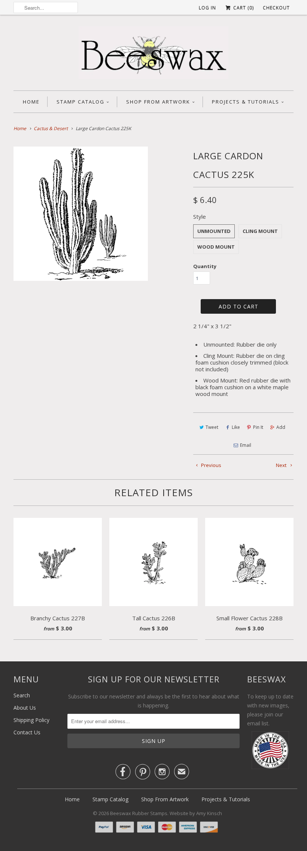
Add (280, 427)
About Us (24, 707)
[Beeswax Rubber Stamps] (153, 54)
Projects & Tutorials (245, 101)
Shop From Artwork (158, 101)
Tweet (212, 427)
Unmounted (214, 231)
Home (31, 101)
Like (236, 427)
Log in (207, 7)
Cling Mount (260, 231)
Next (282, 465)
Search (21, 695)
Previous (210, 465)
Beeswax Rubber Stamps (138, 813)
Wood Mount (216, 246)
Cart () (243, 7)
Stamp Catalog (80, 101)
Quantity (204, 266)
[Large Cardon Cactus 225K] (80, 214)
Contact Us (26, 732)
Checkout (276, 7)
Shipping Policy (31, 719)
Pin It (258, 427)
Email (245, 445)
